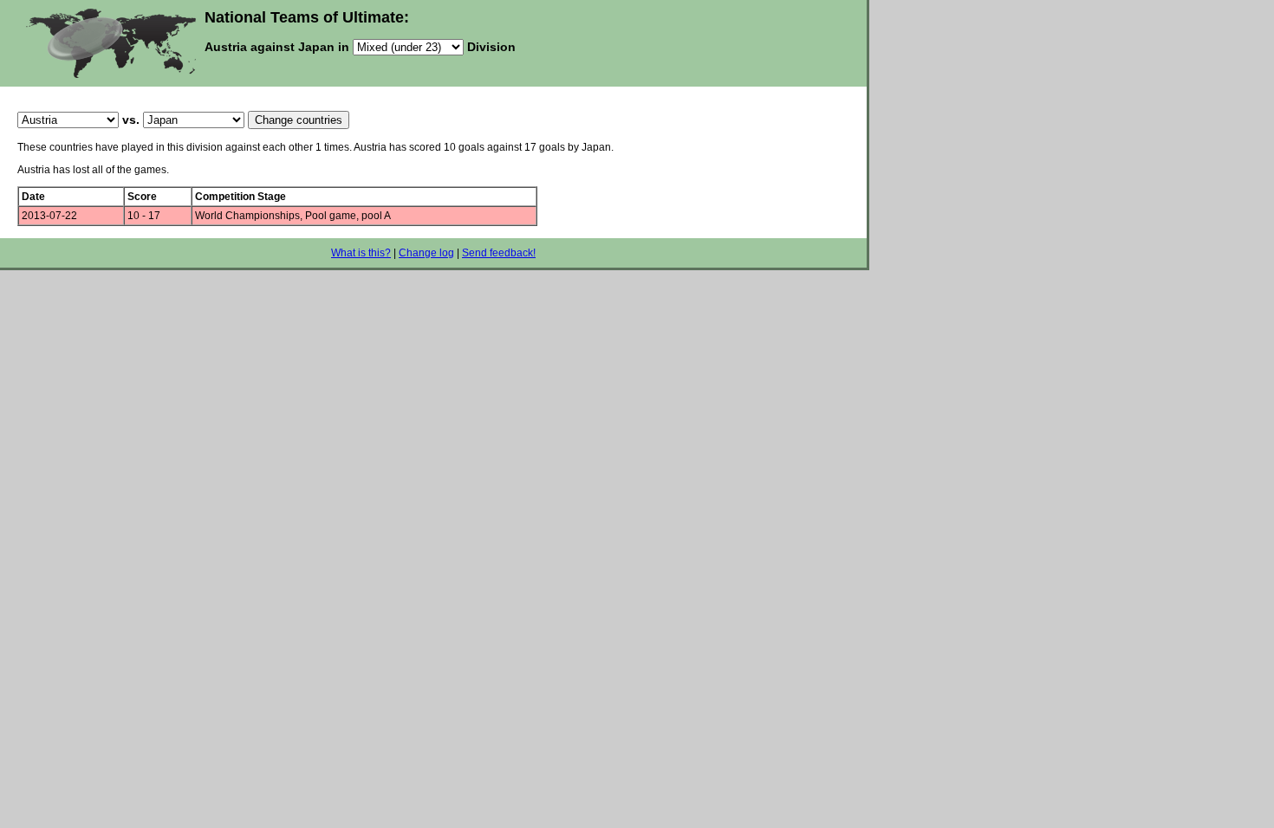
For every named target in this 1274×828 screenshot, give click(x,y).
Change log (426, 253)
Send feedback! (499, 253)
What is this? (361, 253)
